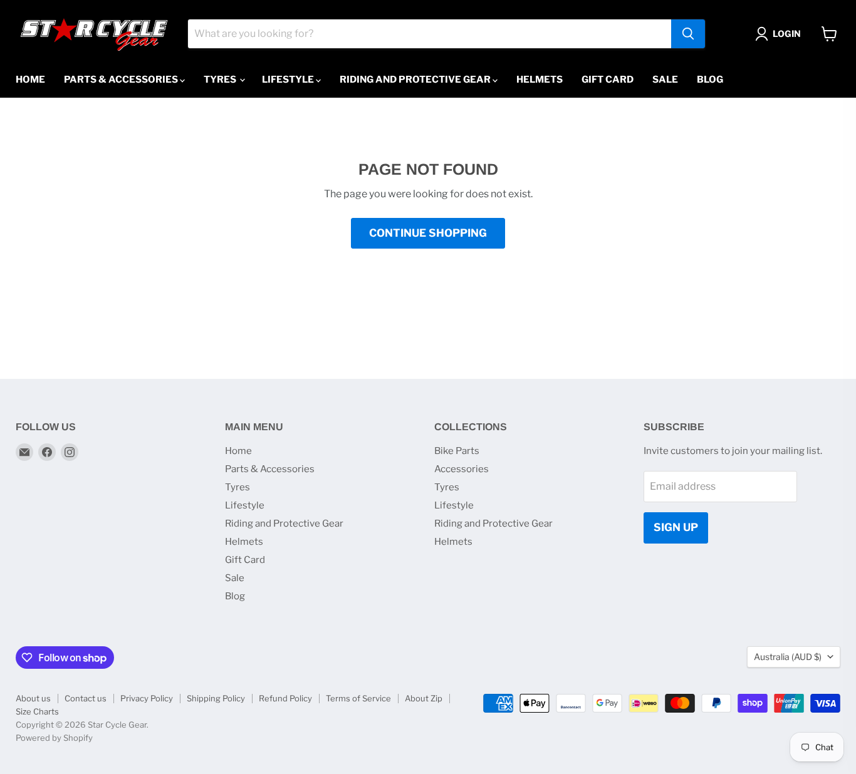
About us (33, 698)
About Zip (423, 698)
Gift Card (608, 79)
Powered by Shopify (54, 738)
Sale (665, 79)
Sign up (676, 527)
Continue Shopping (428, 233)
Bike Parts (456, 451)
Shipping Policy (216, 698)
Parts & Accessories (122, 79)
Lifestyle (289, 79)
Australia (788, 656)
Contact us (86, 698)
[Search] (688, 33)
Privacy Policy (146, 698)
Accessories (461, 469)
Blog (710, 79)
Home (30, 79)
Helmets (539, 79)
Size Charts (37, 711)
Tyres (221, 79)
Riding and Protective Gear (416, 79)
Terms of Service (358, 698)
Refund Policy (285, 698)
